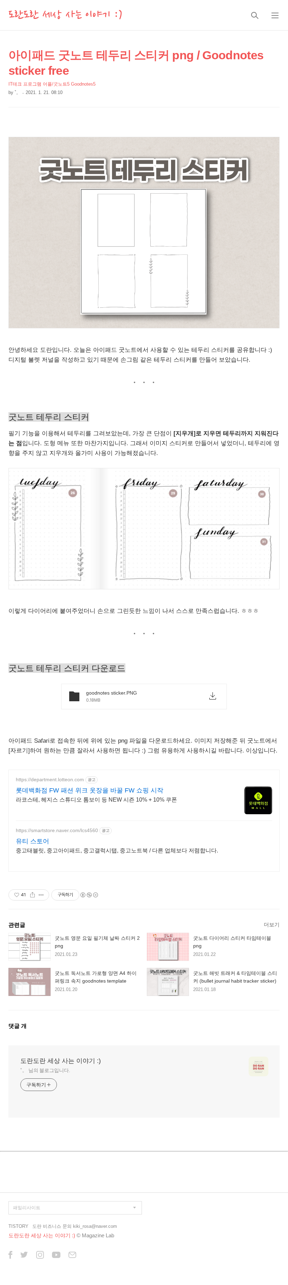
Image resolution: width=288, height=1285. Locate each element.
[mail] (72, 1255)
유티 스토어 (32, 841)
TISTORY (18, 1226)
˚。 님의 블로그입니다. (45, 1070)
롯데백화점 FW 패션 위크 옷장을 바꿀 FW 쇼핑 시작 (89, 790)
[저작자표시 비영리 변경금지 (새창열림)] (88, 895)
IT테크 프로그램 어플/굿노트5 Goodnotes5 (52, 84)
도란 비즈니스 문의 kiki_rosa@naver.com (74, 1226)
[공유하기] (32, 895)
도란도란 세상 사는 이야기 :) (65, 15)
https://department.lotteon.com (50, 779)
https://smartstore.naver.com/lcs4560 (57, 830)
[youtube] (56, 1255)
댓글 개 (17, 1026)
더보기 (272, 925)
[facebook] (10, 1255)
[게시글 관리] (41, 895)
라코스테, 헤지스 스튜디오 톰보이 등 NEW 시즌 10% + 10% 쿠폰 (96, 800)
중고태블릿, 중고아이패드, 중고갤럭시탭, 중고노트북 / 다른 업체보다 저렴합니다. (117, 851)
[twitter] (24, 1255)
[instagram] (40, 1255)
